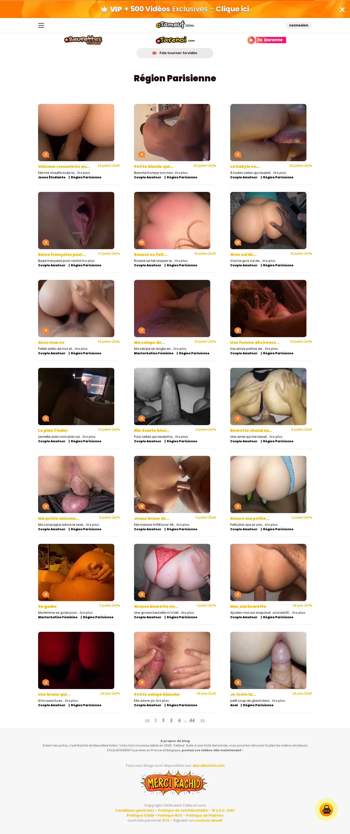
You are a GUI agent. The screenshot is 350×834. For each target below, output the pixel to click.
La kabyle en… (245, 166)
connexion (298, 25)
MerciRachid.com (209, 765)
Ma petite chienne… (58, 518)
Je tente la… (243, 694)
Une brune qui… (54, 694)
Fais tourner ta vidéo (178, 53)
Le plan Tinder (53, 430)
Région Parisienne (86, 177)
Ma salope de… (149, 342)
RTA (165, 820)
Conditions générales (134, 810)
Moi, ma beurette (248, 606)
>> (202, 720)
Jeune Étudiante (51, 177)
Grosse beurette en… (156, 606)
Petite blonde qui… (153, 166)
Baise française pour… (62, 254)
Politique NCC (170, 815)
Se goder (47, 606)
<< (147, 720)
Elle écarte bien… (152, 430)
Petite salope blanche (157, 694)
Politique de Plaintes (204, 815)
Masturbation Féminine (154, 353)
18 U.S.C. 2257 (223, 810)
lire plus (83, 173)
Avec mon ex (51, 342)
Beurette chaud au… (251, 430)
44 (192, 720)
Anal (234, 705)
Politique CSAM (140, 815)
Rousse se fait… (150, 254)
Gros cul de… (243, 254)
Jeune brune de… (151, 518)
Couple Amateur (147, 177)
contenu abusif (209, 820)
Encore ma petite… (249, 518)
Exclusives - (186, 9)
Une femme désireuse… (255, 342)
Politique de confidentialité (183, 810)
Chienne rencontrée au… (64, 166)
